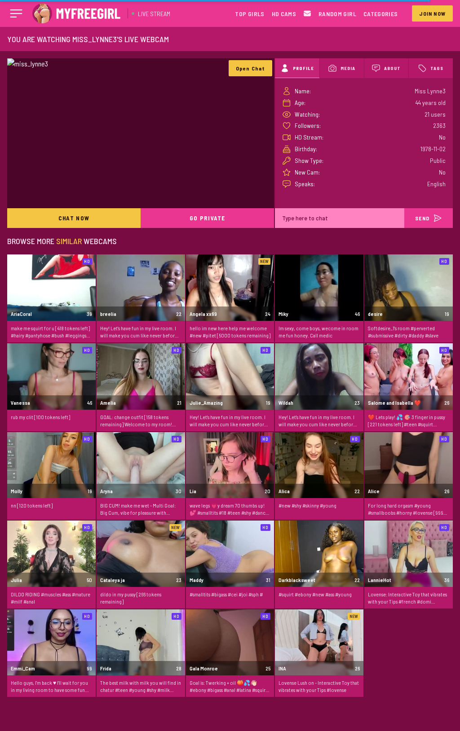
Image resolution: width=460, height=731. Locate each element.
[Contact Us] (307, 13)
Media (348, 68)
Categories (380, 14)
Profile (303, 68)
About (392, 68)
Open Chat (250, 68)
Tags (436, 68)
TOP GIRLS (249, 14)
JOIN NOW (432, 13)
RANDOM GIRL (337, 14)
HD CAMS (284, 14)
